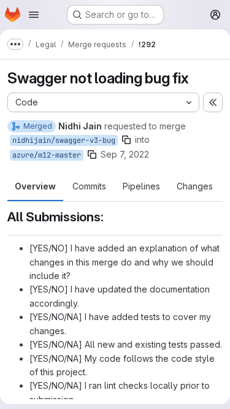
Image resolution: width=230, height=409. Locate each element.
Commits (89, 186)
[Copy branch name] (126, 139)
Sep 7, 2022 (125, 154)
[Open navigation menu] (34, 15)
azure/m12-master (46, 155)
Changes (195, 186)
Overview (35, 186)
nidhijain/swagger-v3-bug (63, 140)
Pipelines (141, 186)
